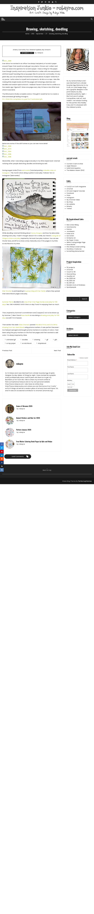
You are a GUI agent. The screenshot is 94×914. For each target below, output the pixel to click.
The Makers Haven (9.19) (75, 170)
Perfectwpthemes (85, 481)
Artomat (70, 189)
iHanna (69, 229)
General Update (35, 50)
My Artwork (46, 50)
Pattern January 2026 (23, 430)
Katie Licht (70, 234)
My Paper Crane (72, 240)
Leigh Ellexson (72, 166)
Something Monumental (75, 251)
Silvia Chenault (24, 325)
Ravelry (69, 206)
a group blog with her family (35, 291)
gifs (56, 340)
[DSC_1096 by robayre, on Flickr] (6, 154)
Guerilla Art (71, 276)
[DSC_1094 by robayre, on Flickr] (6, 151)
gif (47, 340)
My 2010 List (71, 281)
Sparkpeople (71, 287)
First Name (70, 367)
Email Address (72, 360)
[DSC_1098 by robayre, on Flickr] (6, 157)
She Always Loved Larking (76, 247)
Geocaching (71, 274)
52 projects (71, 267)
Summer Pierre (7, 302)
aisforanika (26, 170)
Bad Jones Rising (73, 225)
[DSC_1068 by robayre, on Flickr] (6, 61)
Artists (15, 50)
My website (71, 204)
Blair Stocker (7, 291)
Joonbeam (71, 231)
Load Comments (18, 456)
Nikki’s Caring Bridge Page (76, 242)
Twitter (69, 208)
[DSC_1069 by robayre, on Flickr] (6, 146)
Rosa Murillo (25, 315)
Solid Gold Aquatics (74, 168)
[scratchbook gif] (31, 121)
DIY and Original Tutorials (76, 191)
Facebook (70, 193)
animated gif (11, 340)
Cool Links (22, 50)
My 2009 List (71, 278)
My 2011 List (71, 283)
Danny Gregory (36, 233)
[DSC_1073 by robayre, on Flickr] (6, 149)
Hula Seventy (71, 227)
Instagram (70, 198)
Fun (27, 50)
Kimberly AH (71, 238)
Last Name (70, 373)
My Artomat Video (73, 200)
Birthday (69, 380)
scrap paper (11, 343)
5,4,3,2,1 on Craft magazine (76, 187)
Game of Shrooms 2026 (24, 406)
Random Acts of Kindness (76, 285)
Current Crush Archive (75, 164)
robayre (40, 53)
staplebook (42, 343)
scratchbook (27, 343)
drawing (37, 340)
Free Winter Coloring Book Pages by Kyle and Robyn (34, 441)
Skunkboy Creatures (74, 249)
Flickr (68, 195)
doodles (25, 340)
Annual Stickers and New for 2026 (28, 418)
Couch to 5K (71, 272)
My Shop (70, 202)
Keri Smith (70, 236)
